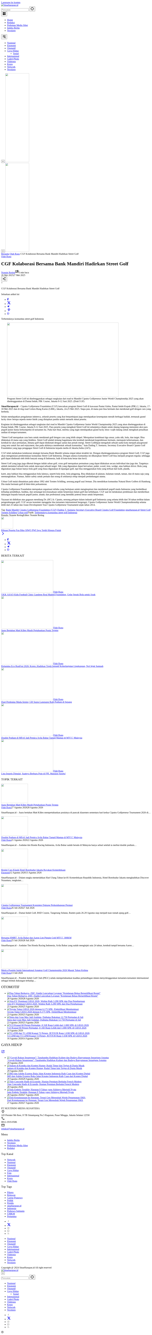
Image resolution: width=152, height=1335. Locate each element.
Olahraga (11, 1254)
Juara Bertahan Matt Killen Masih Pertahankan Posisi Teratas (29, 630)
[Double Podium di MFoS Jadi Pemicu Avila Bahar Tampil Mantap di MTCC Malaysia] (27, 735)
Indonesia (11, 1208)
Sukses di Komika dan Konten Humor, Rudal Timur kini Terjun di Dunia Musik (44, 1068)
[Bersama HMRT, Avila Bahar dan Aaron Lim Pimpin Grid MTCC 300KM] (14, 935)
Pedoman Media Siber (17, 25)
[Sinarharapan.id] (9, 5)
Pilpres (10, 1192)
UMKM (11, 1213)
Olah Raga (6, 256)
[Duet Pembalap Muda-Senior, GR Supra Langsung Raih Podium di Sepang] (27, 699)
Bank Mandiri (12, 510)
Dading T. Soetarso (66, 510)
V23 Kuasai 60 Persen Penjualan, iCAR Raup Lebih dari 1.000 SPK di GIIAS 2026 (46, 1028)
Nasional (11, 1162)
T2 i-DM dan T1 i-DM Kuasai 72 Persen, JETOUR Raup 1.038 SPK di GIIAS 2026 (47, 1036)
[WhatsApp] (8, 314)
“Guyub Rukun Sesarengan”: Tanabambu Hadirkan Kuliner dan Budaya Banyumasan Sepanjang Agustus (56, 1060)
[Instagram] (8, 1228)
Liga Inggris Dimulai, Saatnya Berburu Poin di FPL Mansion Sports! (33, 773)
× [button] (3, 1273)
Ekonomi (5, 872)
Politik (10, 1200)
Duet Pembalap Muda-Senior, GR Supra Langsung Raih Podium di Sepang (36, 702)
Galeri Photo (13, 1252)
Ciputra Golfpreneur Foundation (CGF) (38, 510)
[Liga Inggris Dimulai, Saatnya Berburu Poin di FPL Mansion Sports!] (27, 771)
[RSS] (8, 1233)
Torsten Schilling (9, 512)
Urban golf (23, 512)
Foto (9, 1173)
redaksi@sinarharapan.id (12, 1129)
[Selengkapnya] (3, 1052)
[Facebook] (8, 299)
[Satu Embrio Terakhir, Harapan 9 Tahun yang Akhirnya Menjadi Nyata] (41, 1089)
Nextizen (11, 30)
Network (11, 1159)
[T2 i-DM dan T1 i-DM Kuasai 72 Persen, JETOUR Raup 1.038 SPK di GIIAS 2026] (48, 1033)
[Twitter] (9, 303)
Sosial (16, 1294)
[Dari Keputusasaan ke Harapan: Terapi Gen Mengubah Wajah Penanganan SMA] (46, 1097)
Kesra (10, 1178)
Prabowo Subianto (15, 1211)
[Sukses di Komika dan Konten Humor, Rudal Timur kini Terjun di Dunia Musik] (45, 1065)
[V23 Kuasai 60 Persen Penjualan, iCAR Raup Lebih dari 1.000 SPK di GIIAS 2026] (48, 1025)
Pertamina (11, 1216)
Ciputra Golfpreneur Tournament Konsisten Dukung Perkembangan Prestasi (37, 905)
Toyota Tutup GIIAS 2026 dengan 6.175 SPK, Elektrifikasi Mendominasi (41, 1012)
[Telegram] (8, 306)
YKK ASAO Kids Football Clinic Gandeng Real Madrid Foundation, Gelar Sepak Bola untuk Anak (48, 594)
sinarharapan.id (132, 510)
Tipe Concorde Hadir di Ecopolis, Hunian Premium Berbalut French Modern (43, 1084)
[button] (32, 9)
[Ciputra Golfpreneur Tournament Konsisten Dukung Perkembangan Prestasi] (14, 902)
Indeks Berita (13, 28)
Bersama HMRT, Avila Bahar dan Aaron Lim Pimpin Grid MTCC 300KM (36, 937)
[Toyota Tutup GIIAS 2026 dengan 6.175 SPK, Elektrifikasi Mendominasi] (43, 1009)
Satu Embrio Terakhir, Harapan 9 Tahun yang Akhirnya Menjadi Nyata (40, 1092)
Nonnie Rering (8, 272)
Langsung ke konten (10, 2)
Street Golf (145, 510)
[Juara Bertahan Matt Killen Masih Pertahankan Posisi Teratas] (27, 627)
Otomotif (11, 1167)
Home (10, 20)
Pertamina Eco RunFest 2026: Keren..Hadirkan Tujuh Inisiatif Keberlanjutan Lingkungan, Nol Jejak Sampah (52, 666)
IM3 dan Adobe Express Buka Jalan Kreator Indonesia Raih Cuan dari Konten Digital (47, 1076)
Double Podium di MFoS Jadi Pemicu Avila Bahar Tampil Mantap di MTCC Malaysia (41, 738)
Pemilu (10, 1203)
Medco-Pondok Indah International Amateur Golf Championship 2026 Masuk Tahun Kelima (44, 970)
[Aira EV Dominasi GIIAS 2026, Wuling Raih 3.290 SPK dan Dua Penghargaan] (46, 1001)
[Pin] (9, 311)
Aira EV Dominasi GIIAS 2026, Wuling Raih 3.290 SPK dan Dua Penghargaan (45, 1004)
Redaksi (11, 22)
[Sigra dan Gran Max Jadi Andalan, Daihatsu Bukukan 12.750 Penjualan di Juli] (45, 1017)
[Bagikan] (4, 279)
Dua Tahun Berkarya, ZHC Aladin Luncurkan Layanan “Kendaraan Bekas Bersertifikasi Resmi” (52, 996)
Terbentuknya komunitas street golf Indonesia (56, 512)
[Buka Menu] (4, 13)
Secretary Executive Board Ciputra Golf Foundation (100, 510)
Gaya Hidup (13, 1170)
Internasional (13, 1175)
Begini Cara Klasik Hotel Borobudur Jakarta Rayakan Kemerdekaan (33, 870)
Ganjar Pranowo (15, 1197)
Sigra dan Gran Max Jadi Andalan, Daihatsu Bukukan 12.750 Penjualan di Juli (44, 1020)
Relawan (11, 1195)
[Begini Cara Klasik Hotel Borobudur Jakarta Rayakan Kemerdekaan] (14, 867)
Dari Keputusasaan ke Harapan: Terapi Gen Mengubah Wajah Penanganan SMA (45, 1100)
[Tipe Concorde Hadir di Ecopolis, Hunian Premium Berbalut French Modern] (44, 1081)
